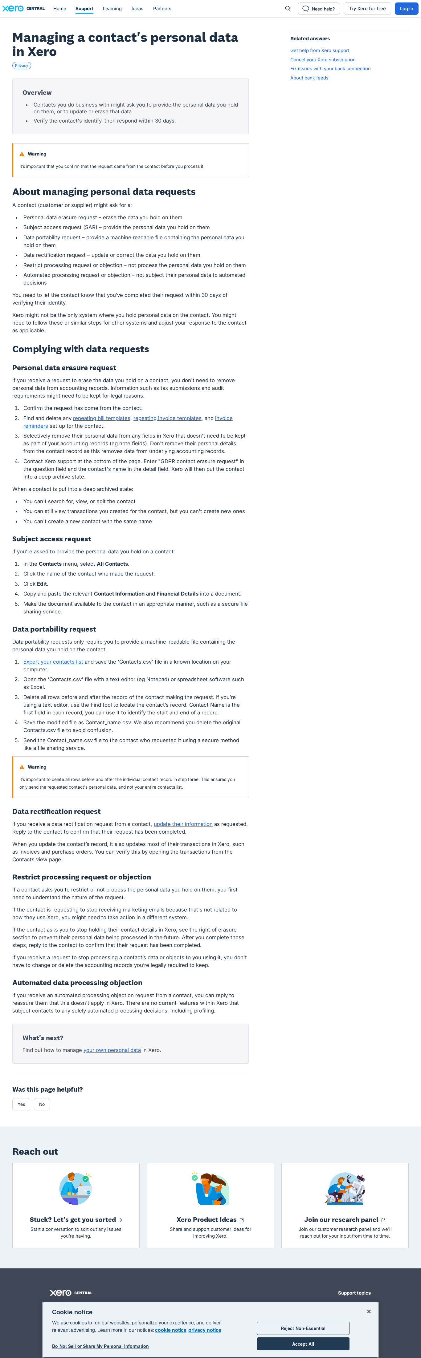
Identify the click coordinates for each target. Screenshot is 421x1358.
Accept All (303, 1344)
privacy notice (204, 1329)
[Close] (369, 1311)
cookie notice (170, 1329)
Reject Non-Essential (303, 1328)
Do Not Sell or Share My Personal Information (100, 1346)
